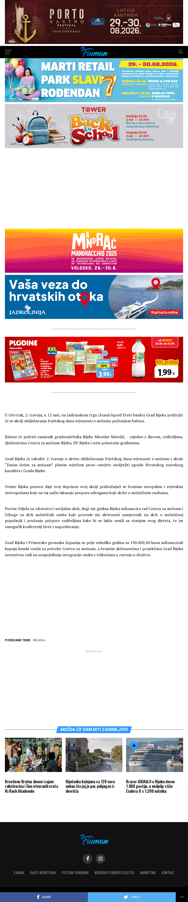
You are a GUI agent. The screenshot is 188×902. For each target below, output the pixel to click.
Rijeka (40, 640)
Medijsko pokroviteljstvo (114, 872)
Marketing (148, 872)
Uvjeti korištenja (43, 872)
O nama (18, 872)
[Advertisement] (94, 188)
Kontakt (168, 872)
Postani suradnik (75, 872)
